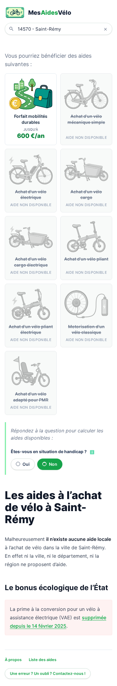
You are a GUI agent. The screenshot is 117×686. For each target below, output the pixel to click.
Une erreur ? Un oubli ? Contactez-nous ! (48, 673)
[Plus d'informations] (91, 452)
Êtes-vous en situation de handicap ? (49, 451)
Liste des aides (42, 659)
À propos (13, 659)
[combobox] (63, 29)
